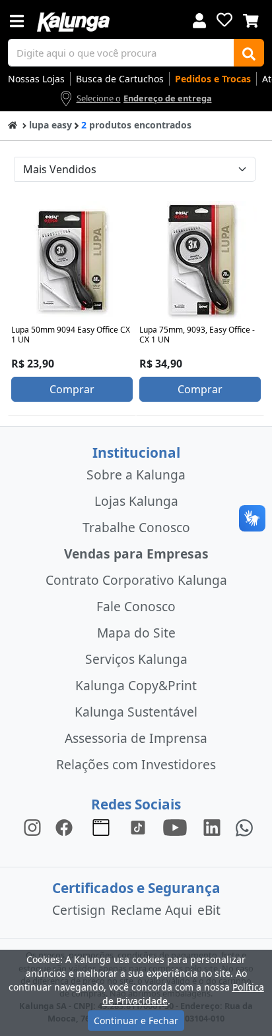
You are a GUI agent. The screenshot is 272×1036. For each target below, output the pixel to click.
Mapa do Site (136, 632)
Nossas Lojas (36, 78)
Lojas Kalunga (136, 501)
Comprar (72, 389)
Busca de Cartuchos (120, 78)
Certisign (79, 910)
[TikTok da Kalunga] (137, 826)
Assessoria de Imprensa (136, 738)
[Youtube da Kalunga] (174, 826)
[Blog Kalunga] (101, 826)
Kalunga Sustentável (136, 712)
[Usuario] (199, 19)
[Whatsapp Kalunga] (244, 826)
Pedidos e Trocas (213, 78)
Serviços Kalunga (136, 659)
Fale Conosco (136, 606)
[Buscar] (249, 53)
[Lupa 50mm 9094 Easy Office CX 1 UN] (72, 260)
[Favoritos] (224, 20)
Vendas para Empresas (136, 553)
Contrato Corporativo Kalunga (136, 580)
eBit (209, 910)
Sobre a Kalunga (136, 474)
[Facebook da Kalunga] (67, 826)
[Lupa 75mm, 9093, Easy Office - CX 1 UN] (200, 260)
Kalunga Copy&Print (136, 685)
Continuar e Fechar (136, 1020)
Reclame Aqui (151, 910)
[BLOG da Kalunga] (211, 826)
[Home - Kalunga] (12, 124)
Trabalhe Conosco (136, 527)
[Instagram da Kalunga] (32, 826)
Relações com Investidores (136, 764)
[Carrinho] (251, 19)
